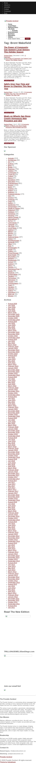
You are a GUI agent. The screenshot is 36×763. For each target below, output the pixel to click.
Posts (5, 13)
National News (13, 27)
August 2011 (12, 606)
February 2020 (13, 427)
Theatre (11, 282)
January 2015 (13, 534)
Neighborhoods (13, 240)
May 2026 (11, 309)
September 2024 (14, 338)
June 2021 (12, 400)
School (10, 262)
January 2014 (13, 554)
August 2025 (12, 321)
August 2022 (12, 377)
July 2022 (11, 379)
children (11, 171)
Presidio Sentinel (6, 757)
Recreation (12, 256)
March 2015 (12, 531)
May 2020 (11, 423)
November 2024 (13, 334)
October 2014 (13, 539)
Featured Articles (14, 194)
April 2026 (11, 311)
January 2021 (13, 409)
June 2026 (12, 307)
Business (11, 33)
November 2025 (13, 316)
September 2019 (14, 436)
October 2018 (13, 455)
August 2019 (12, 438)
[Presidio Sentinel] (11, 21)
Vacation (11, 287)
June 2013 (12, 566)
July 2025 (11, 323)
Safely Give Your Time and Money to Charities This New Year (17, 86)
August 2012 (12, 584)
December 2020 (13, 411)
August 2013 (12, 563)
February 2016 (13, 513)
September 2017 (14, 479)
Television (11, 280)
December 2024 (13, 332)
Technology (12, 278)
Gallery (10, 203)
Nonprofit (11, 242)
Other (10, 244)
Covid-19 (11, 174)
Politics (10, 251)
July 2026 (11, 305)
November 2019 (13, 432)
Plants (10, 249)
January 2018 (13, 472)
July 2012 (11, 586)
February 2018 (13, 470)
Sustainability (13, 274)
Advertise (7, 7)
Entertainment (13, 32)
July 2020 (11, 420)
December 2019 (13, 430)
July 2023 (11, 357)
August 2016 (12, 502)
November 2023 (13, 352)
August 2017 (12, 480)
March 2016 (12, 511)
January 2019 (13, 450)
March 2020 (12, 425)
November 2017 (13, 475)
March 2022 (12, 386)
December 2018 (13, 452)
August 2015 (12, 522)
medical (11, 230)
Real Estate (12, 255)
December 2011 (13, 598)
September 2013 (14, 561)
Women (11, 296)
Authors (11, 164)
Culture (10, 176)
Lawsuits (11, 224)
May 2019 (11, 443)
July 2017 (11, 482)
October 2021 (13, 393)
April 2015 (11, 529)
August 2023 (12, 355)
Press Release (13, 253)
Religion (11, 258)
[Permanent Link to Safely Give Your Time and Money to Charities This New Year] (18, 95)
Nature (10, 239)
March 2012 (12, 593)
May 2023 (11, 361)
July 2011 (11, 607)
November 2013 (13, 557)
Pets (9, 246)
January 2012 (13, 597)
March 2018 (12, 468)
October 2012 (13, 581)
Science (11, 264)
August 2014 (12, 543)
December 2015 (13, 516)
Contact (6, 9)
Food (10, 201)
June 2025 (12, 325)
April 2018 (11, 466)
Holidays (11, 212)
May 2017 (11, 486)
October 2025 (13, 318)
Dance (10, 178)
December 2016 (13, 495)
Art (9, 162)
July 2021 (11, 398)
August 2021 (12, 396)
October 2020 (13, 414)
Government (12, 206)
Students (11, 273)
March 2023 (12, 364)
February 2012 (13, 595)
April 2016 (11, 509)
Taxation (11, 276)
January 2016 (13, 514)
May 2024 (11, 343)
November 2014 (13, 538)
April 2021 (11, 404)
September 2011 (14, 604)
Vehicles (11, 289)
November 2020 (13, 413)
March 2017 (12, 489)
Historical (11, 210)
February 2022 (13, 388)
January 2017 (13, 493)
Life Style (11, 29)
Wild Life (11, 294)
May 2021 (11, 402)
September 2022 (14, 375)
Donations (11, 180)
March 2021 (12, 405)
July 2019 (11, 439)
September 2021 (14, 395)
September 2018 (14, 457)
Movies (10, 233)
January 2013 (13, 575)
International (12, 219)
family (10, 187)
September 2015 (14, 520)
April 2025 (11, 329)
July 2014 (11, 545)
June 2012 (12, 588)
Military (10, 231)
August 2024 (12, 339)
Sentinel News (8, 55)
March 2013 (12, 572)
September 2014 (14, 541)
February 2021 (13, 407)
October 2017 (13, 477)
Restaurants (12, 260)
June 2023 (12, 359)
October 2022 (13, 373)
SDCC (10, 265)
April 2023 (11, 363)
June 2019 (12, 441)
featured (11, 192)
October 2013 (13, 559)
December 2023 (13, 350)
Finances (11, 199)
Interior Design (13, 217)
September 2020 (14, 416)
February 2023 (13, 366)
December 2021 (13, 391)
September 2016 (14, 500)
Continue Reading (9, 80)
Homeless (11, 214)
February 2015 (13, 532)
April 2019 (11, 445)
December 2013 (13, 556)
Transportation (13, 283)
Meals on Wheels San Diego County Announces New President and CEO (17, 118)
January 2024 (13, 348)
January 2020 (13, 429)
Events (10, 185)
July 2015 (11, 523)
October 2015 (13, 518)
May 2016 (11, 507)
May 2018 (11, 464)
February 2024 (13, 346)
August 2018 (12, 459)
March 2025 (12, 330)
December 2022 (13, 370)
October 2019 (13, 434)
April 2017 (11, 488)
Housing (11, 215)
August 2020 (12, 418)
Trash (10, 285)
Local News (12, 26)
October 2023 (13, 354)
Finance (11, 197)
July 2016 (11, 504)
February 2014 (13, 552)
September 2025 (14, 320)
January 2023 (13, 368)
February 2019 (13, 448)
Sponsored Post (13, 269)
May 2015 (11, 527)
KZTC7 (10, 221)
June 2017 (12, 484)
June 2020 (12, 422)
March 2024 (12, 345)
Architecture (12, 160)
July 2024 (11, 341)
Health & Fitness (14, 208)
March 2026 (12, 312)
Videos (10, 37)
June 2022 (12, 380)
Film (9, 196)
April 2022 (11, 384)
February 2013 (13, 573)
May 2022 (11, 382)
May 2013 (11, 568)
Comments (7, 11)
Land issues (12, 223)
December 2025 (13, 314)
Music (10, 235)
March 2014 (12, 550)
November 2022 (13, 371)
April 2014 (11, 548)
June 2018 (12, 463)
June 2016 (12, 506)
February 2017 (13, 491)
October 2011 (13, 602)
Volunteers (12, 292)
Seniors (11, 267)
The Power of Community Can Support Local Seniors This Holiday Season (17, 49)
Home (6, 3)
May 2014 (11, 547)
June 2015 (12, 525)
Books (10, 167)
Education (11, 35)
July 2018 (11, 461)
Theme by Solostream (8, 762)
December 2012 (13, 577)
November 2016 (13, 497)
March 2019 (12, 447)
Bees (10, 165)
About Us (7, 5)
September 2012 (14, 582)
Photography (12, 248)
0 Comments (28, 92)
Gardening (12, 205)
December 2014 (13, 536)
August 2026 (12, 304)
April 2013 (11, 570)
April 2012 (11, 591)
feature (10, 190)
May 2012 (11, 590)
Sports (10, 271)
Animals (15, 30)
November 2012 (13, 579)
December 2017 (13, 473)
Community (12, 172)
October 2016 (13, 498)
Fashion (11, 189)
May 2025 (11, 327)
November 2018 (13, 454)
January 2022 (13, 389)
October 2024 (13, 336)
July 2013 (11, 564)
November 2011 (13, 600)
